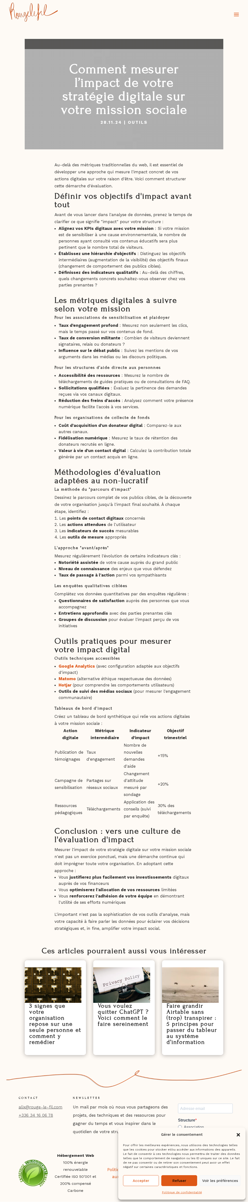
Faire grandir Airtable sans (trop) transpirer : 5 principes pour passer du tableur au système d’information (192, 1024)
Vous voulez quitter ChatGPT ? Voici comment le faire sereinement (123, 1014)
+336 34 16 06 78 (36, 1115)
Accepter (141, 1181)
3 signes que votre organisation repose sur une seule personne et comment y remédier (55, 1024)
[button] (238, 1134)
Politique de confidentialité (182, 1192)
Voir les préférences (220, 1181)
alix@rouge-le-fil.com (40, 1107)
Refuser (179, 1181)
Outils (138, 122)
